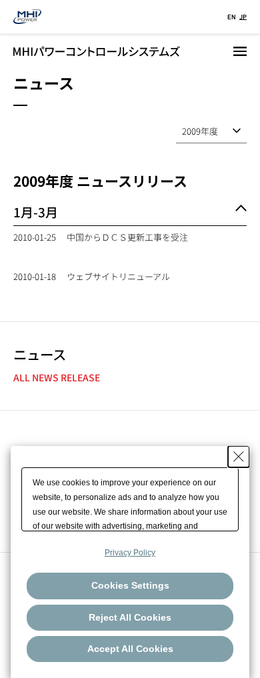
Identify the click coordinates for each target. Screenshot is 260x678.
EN (231, 16)
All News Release (56, 377)
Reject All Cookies (130, 617)
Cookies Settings (130, 585)
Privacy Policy (130, 552)
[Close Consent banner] (238, 456)
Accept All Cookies (130, 648)
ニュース (39, 354)
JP (243, 16)
